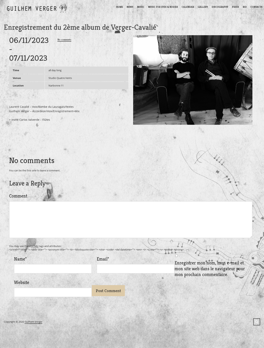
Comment (18, 196)
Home (119, 7)
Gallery (203, 7)
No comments (64, 39)
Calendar (188, 7)
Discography (220, 7)
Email (103, 259)
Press (235, 7)
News (130, 7)
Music (140, 7)
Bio (245, 7)
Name (20, 259)
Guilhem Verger (33, 321)
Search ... (256, 321)
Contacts (256, 7)
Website (21, 282)
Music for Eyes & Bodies (163, 7)
